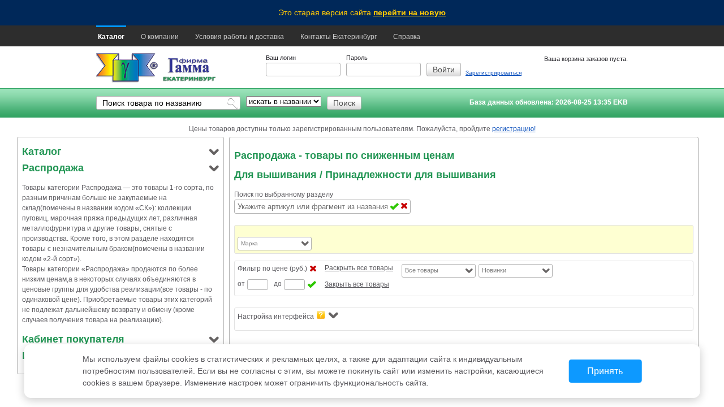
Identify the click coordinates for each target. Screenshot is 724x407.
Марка (249, 243)
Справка (406, 37)
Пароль (357, 57)
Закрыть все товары (357, 284)
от (241, 284)
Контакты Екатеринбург (338, 37)
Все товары (421, 270)
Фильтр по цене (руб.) (272, 268)
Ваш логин (281, 57)
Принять (605, 371)
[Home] (127, 68)
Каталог (111, 37)
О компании (160, 37)
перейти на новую (409, 12)
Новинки (494, 270)
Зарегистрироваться (494, 73)
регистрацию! (514, 129)
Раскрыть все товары (359, 268)
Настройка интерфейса (276, 317)
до (278, 284)
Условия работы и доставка (239, 37)
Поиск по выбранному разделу (283, 194)
